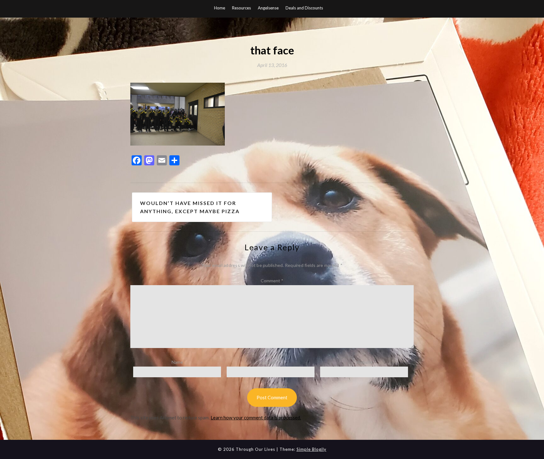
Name (177, 362)
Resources (241, 7)
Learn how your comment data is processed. (256, 417)
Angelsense (268, 7)
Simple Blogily (311, 449)
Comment (272, 280)
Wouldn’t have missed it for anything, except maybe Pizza (190, 207)
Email (271, 362)
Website (364, 362)
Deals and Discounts (304, 7)
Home (219, 7)
